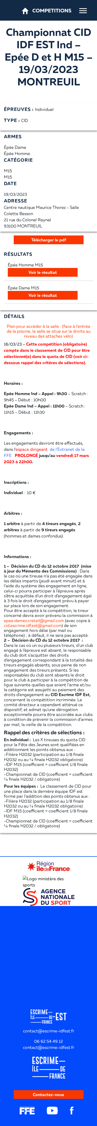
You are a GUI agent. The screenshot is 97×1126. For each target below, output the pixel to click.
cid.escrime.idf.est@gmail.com (33, 625)
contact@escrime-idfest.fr (48, 1047)
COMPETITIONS (51, 10)
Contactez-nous (48, 1094)
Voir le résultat (42, 272)
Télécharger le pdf (48, 239)
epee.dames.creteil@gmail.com (34, 620)
